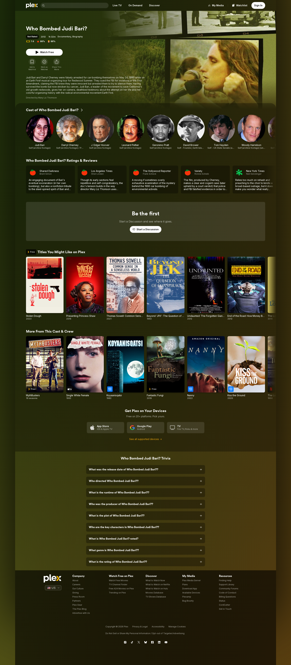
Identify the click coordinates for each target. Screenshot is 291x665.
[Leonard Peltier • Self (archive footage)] (130, 132)
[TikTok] (132, 642)
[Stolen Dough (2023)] (45, 288)
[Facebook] (152, 642)
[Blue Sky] (145, 642)
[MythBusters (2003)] (45, 368)
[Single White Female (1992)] (85, 368)
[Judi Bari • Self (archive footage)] (40, 132)
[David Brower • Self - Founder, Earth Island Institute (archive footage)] (191, 132)
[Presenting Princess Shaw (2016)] (85, 288)
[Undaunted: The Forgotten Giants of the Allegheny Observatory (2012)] (206, 288)
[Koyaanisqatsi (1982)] (125, 368)
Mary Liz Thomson (47, 97)
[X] (138, 642)
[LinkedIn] (159, 642)
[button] (56, 64)
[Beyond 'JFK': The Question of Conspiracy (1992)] (165, 288)
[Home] (32, 5)
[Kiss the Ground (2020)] (246, 368)
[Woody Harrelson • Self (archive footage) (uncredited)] (251, 132)
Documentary (64, 36)
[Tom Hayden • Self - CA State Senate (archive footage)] (221, 132)
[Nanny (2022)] (206, 368)
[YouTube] (166, 642)
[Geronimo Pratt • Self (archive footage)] (160, 132)
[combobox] (77, 5)
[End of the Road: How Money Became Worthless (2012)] (246, 288)
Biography (77, 36)
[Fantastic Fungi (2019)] (165, 368)
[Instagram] (125, 642)
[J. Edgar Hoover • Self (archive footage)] (100, 132)
